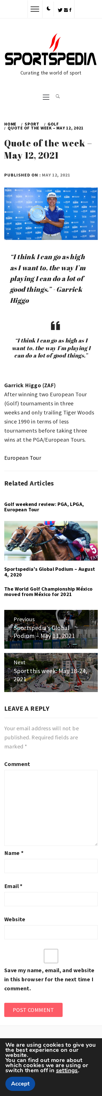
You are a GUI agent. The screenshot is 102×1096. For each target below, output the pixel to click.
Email (13, 885)
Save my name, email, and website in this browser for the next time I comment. (49, 979)
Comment (17, 763)
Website (15, 919)
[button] (49, 8)
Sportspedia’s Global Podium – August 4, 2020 (49, 572)
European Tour (22, 457)
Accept (20, 1084)
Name (14, 852)
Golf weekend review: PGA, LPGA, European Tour (44, 507)
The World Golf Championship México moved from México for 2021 (48, 592)
